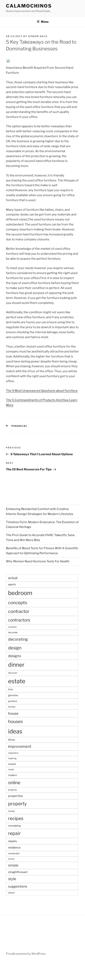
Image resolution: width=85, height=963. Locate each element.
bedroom (20, 592)
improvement (19, 746)
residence (14, 847)
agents (12, 584)
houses (15, 721)
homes (11, 706)
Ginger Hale (37, 36)
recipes (16, 818)
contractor (18, 611)
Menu (44, 21)
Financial (19, 426)
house (13, 713)
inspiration (13, 753)
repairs (12, 841)
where (11, 892)
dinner (16, 664)
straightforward (17, 872)
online (14, 782)
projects (12, 789)
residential (13, 853)
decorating (18, 639)
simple (13, 865)
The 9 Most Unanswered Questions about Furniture (42, 390)
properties (15, 796)
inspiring (12, 758)
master (12, 763)
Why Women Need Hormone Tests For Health (37, 561)
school (11, 859)
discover (12, 672)
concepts (17, 602)
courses (12, 626)
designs (14, 656)
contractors (19, 620)
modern (12, 775)
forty (10, 689)
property (17, 803)
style (12, 879)
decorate (13, 632)
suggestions (17, 886)
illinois (11, 739)
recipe (11, 811)
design (15, 647)
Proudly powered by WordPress (26, 953)
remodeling (14, 825)
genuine (13, 695)
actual (12, 578)
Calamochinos (29, 6)
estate (16, 681)
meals (11, 769)
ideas (15, 731)
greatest (12, 701)
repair (14, 833)
